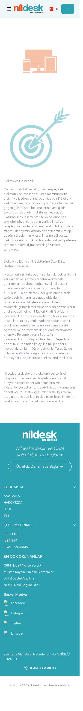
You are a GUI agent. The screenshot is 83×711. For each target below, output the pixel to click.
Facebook (18, 603)
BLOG (8, 509)
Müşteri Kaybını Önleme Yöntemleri (29, 572)
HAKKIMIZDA (13, 502)
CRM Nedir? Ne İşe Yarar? (22, 565)
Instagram (18, 613)
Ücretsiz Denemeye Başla (37, 466)
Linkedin (17, 633)
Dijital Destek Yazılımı (19, 578)
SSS (6, 515)
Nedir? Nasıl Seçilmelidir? (22, 585)
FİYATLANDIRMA (16, 547)
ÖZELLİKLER (13, 534)
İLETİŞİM (10, 540)
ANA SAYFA (12, 496)
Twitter (16, 623)
